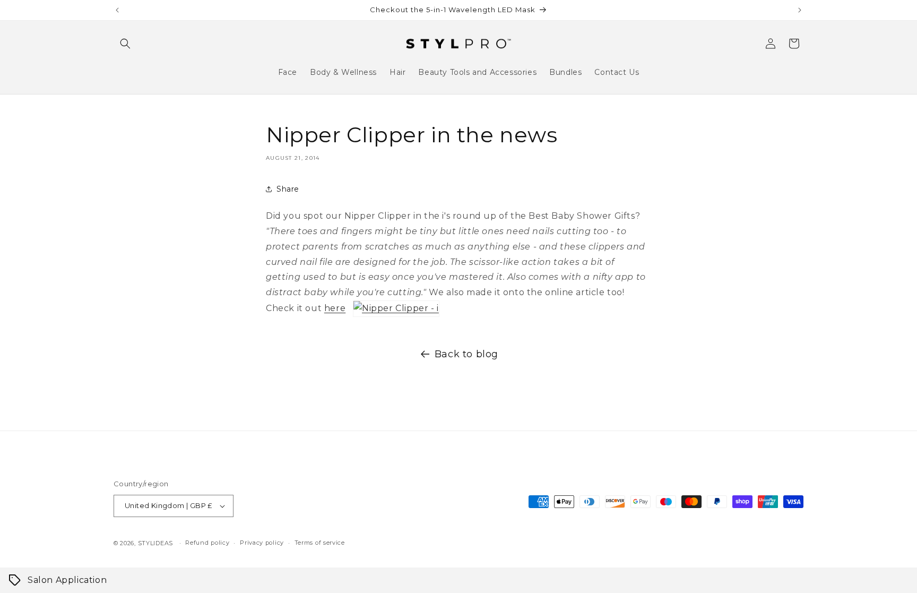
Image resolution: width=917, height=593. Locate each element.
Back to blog (466, 354)
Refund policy (207, 542)
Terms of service (320, 542)
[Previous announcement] (117, 10)
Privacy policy (262, 542)
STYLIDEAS (155, 543)
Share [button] (287, 189)
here (334, 308)
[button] (125, 43)
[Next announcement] (799, 10)
